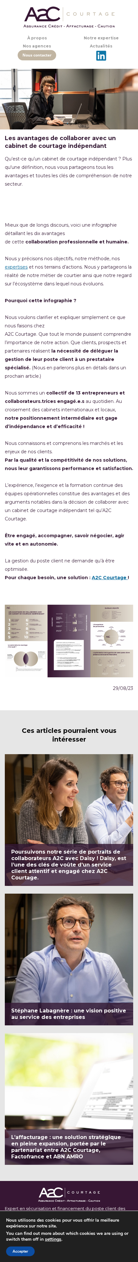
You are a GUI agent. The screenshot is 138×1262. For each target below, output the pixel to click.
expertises (16, 267)
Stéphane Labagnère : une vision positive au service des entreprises (69, 959)
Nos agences (37, 46)
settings (53, 1239)
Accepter (20, 1251)
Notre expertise (101, 38)
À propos (37, 38)
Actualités (101, 46)
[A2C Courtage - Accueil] (69, 16)
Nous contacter (36, 55)
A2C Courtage (110, 577)
